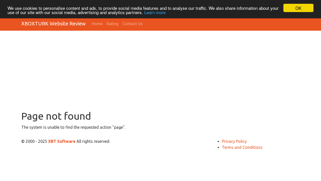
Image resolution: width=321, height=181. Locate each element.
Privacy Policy (234, 141)
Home (97, 23)
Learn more (155, 12)
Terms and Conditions (242, 147)
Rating (112, 23)
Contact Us (132, 23)
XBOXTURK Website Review (53, 23)
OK (298, 8)
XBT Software (62, 141)
